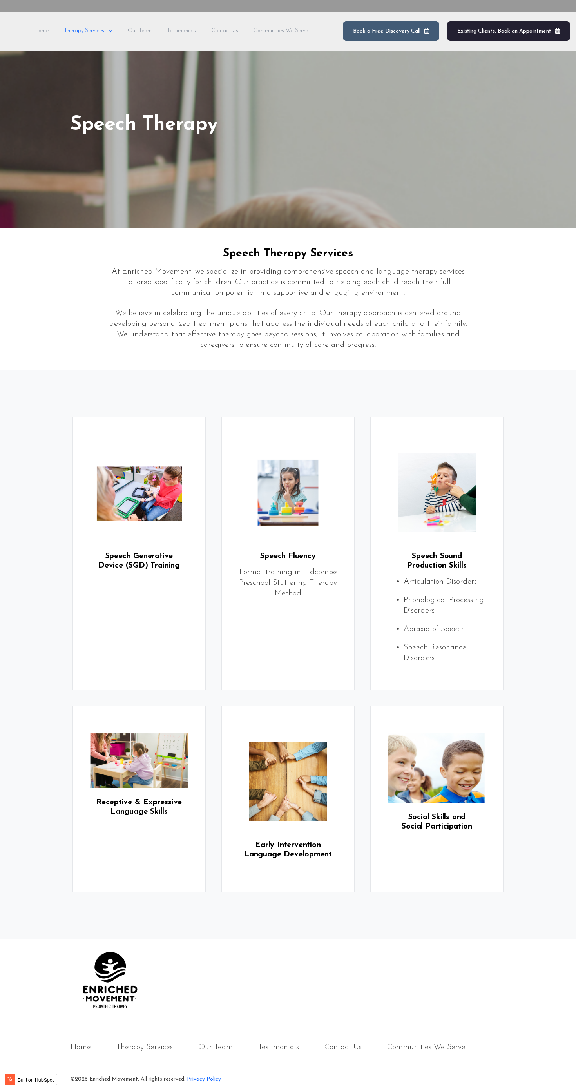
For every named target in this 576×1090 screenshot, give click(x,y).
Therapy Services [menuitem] (144, 1047)
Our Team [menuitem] (215, 1047)
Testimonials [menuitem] (278, 1047)
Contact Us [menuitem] (343, 1047)
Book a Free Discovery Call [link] (386, 31)
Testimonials (181, 31)
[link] (110, 978)
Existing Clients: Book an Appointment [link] (504, 31)
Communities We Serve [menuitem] (426, 1047)
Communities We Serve (281, 31)
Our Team (140, 31)
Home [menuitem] (81, 1047)
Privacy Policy (204, 1079)
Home (41, 31)
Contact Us (224, 31)
